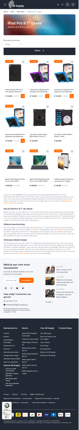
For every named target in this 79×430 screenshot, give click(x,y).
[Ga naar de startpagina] (16, 4)
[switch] (7, 417)
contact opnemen (23, 253)
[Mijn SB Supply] (58, 4)
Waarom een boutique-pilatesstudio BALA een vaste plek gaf (64, 282)
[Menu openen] (6, 4)
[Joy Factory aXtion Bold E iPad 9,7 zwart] (64, 117)
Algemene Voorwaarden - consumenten (18, 398)
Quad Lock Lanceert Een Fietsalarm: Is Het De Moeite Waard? (65, 294)
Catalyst (11, 203)
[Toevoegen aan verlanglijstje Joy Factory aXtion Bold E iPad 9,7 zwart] (72, 107)
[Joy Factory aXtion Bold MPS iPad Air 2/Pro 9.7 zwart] (39, 117)
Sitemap (24, 394)
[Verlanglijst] (62, 5)
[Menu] (10, 403)
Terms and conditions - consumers (16, 402)
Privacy (6, 394)
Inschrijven (26, 280)
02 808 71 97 (11, 301)
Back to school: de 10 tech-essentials (63, 271)
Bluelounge (68, 201)
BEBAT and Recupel (37, 394)
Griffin (6, 203)
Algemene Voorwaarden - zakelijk (47, 398)
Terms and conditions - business (43, 402)
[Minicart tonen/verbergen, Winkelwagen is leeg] (72, 4)
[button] (39, 51)
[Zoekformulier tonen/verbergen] (67, 4)
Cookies (15, 394)
